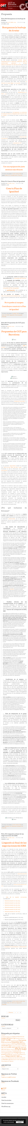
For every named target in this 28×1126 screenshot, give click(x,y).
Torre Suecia (5, 1061)
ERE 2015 (12, 1047)
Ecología (8, 1044)
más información (10, 1122)
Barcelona (7, 826)
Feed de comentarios (7, 1103)
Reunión (6, 1059)
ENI (22, 826)
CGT (9, 175)
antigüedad (4, 61)
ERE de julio (7, 467)
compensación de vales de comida (13, 64)
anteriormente (11, 518)
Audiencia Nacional (18, 1036)
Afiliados (9, 1036)
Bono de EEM (14, 467)
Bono (12, 1038)
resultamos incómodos (19, 401)
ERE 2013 (14, 1002)
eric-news (12, 1049)
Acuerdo (3, 1036)
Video (11, 1061)
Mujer (3, 1056)
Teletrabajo (22, 1059)
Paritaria (11, 1057)
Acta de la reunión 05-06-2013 (12, 909)
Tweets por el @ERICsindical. (8, 1077)
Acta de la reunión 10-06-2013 (12, 911)
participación (11, 290)
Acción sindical (16, 173)
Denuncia (7, 1042)
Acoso (3, 315)
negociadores (13, 465)
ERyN (20, 1049)
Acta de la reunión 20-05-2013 (16, 897)
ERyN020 (4, 1051)
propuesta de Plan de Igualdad (11, 288)
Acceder (3, 1097)
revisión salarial (23, 60)
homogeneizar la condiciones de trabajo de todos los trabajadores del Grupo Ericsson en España (14, 114)
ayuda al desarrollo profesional (14, 61)
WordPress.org (5, 1106)
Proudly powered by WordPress (9, 1118)
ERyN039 (9, 1051)
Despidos (17, 1042)
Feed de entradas (6, 1100)
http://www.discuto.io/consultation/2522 (10, 295)
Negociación (12, 315)
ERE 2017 (5, 1049)
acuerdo (12, 589)
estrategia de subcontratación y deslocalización (16, 946)
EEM (8, 315)
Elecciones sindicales (16, 826)
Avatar (6, 175)
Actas (8, 1002)
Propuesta (20, 175)
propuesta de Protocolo (20, 278)
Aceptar (20, 1122)
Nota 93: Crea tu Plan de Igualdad (13, 181)
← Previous (10, 1012)
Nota (20, 173)
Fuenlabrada (17, 1051)
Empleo (20, 1001)
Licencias (15, 1054)
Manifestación (21, 1054)
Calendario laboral (20, 1038)
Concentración (14, 1040)
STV (17, 1059)
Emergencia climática (17, 1045)
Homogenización (14, 175)
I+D (23, 1052)
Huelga (17, 1052)
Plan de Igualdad (18, 315)
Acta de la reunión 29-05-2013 (12, 905)
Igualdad (14, 313)
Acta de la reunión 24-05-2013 (12, 903)
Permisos (17, 1057)
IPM (10, 1054)
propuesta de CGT (17, 143)
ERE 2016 (22, 1047)
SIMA (13, 1059)
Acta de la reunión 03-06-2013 (12, 907)
